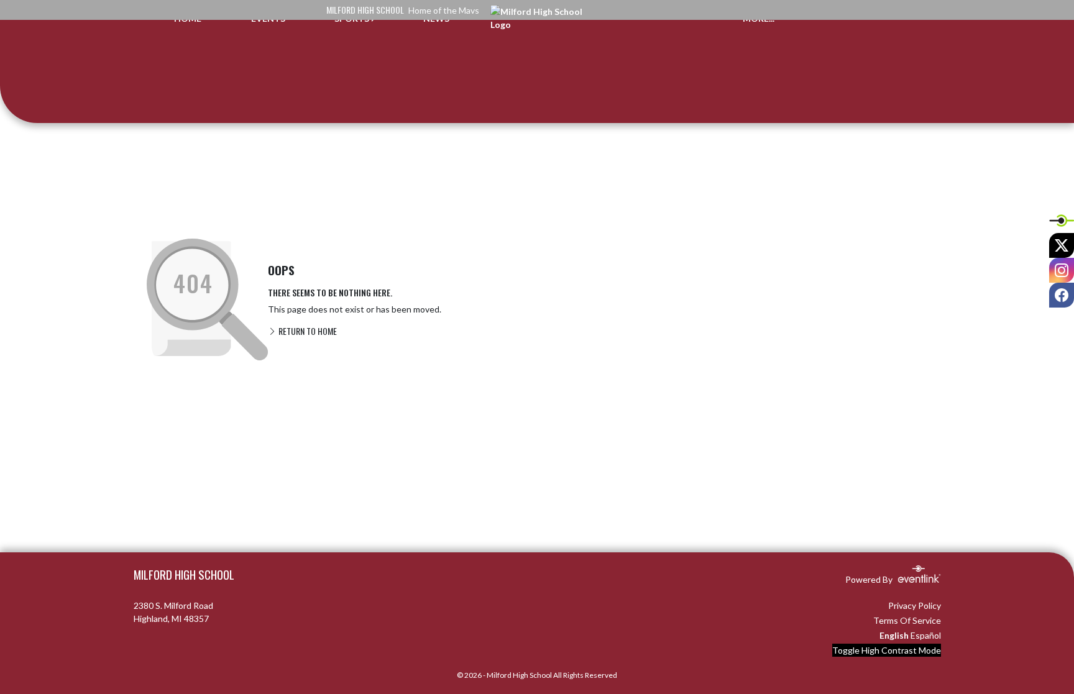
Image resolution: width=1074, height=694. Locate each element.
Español (926, 635)
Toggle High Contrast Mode (886, 650)
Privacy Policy (914, 605)
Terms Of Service (907, 620)
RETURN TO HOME (307, 330)
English (894, 635)
